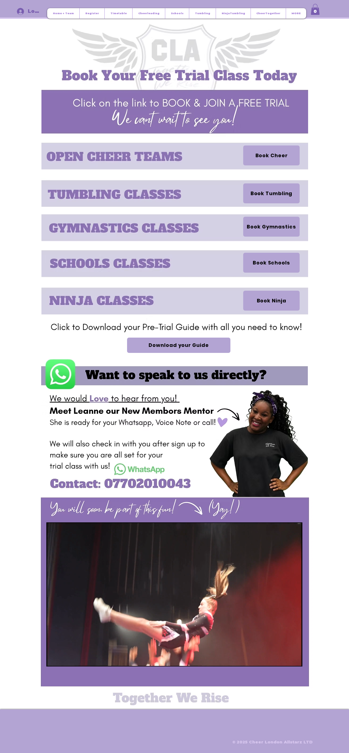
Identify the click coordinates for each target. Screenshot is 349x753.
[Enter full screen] (295, 659)
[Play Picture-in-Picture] (285, 659)
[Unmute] (62, 659)
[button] (315, 9)
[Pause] (53, 659)
